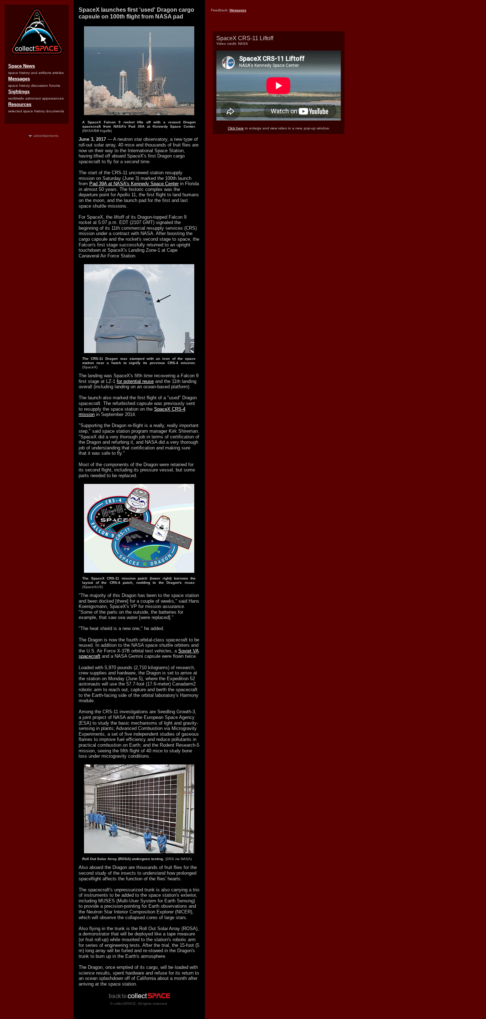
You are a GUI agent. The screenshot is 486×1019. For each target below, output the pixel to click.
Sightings (19, 91)
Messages (19, 78)
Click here (236, 128)
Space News (21, 66)
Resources (19, 104)
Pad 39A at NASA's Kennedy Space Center (134, 183)
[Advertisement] (36, 245)
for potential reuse (135, 381)
